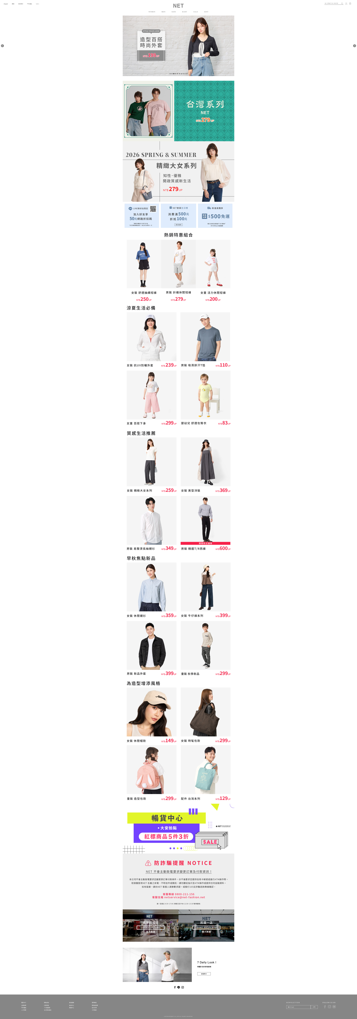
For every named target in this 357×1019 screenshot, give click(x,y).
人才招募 (23, 1010)
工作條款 (94, 1010)
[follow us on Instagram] (329, 1006)
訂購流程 (46, 1005)
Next (354, 45)
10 (186, 73)
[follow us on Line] (333, 1006)
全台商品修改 (47, 1010)
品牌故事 (23, 1005)
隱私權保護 (95, 1005)
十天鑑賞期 (47, 1007)
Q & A (37, 4)
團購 (13, 4)
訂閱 (314, 1007)
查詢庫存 (20, 4)
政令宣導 (94, 1007)
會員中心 (71, 1005)
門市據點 (29, 4)
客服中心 (71, 1007)
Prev (2, 45)
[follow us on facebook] (324, 1006)
